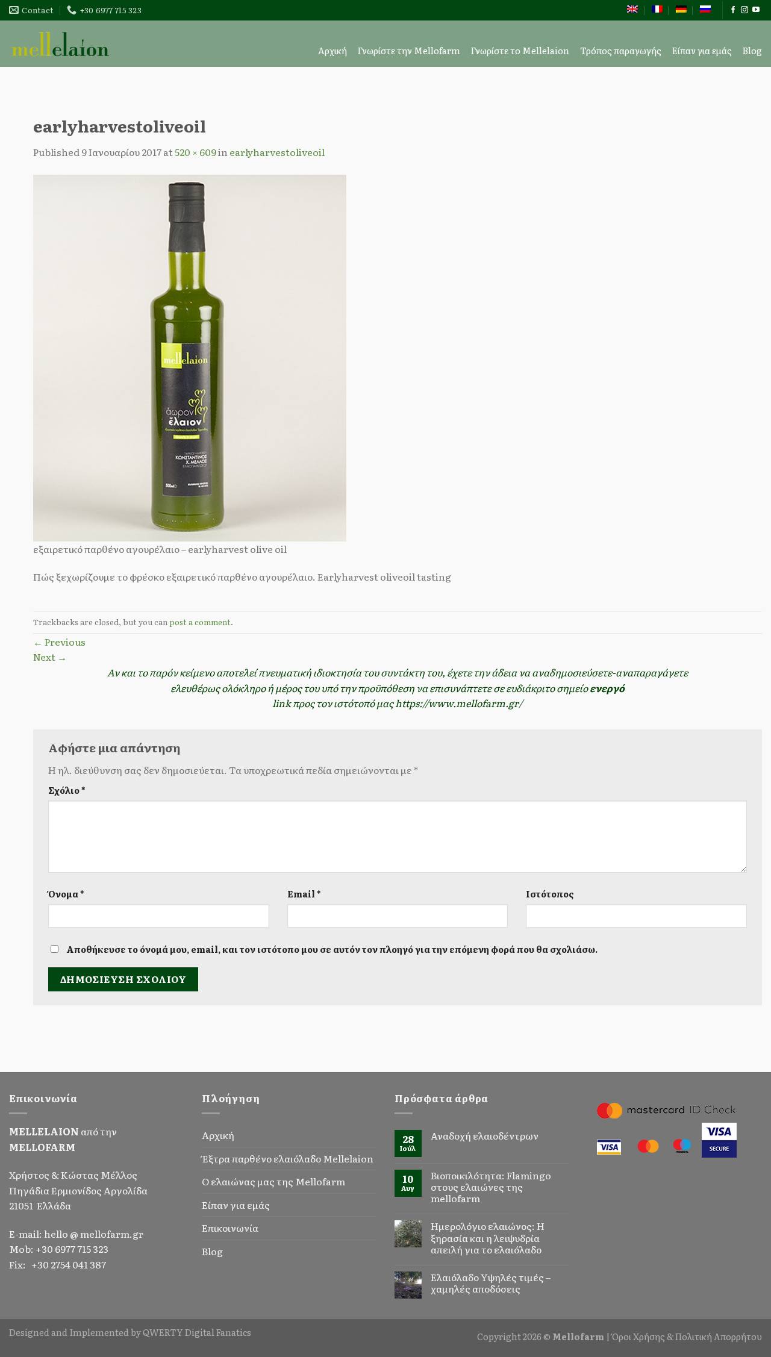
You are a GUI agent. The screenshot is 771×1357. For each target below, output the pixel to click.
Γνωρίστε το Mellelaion (520, 50)
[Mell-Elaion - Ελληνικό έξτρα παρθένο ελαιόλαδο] (60, 44)
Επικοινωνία (230, 1227)
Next (50, 656)
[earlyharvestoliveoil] (189, 356)
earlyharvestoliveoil (277, 152)
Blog (752, 50)
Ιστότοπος (550, 893)
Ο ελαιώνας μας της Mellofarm (273, 1181)
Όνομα (66, 893)
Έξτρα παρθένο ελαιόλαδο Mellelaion (287, 1158)
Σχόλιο (66, 790)
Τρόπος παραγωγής (620, 50)
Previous (59, 641)
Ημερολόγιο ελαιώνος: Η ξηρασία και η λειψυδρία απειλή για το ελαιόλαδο (488, 1237)
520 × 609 (195, 152)
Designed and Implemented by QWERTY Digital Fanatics (130, 1332)
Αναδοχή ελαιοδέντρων (484, 1135)
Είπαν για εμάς (702, 50)
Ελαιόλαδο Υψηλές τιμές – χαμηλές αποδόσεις (491, 1282)
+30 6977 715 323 (72, 1248)
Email (303, 893)
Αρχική (332, 50)
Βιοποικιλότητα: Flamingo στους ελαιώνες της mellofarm (491, 1187)
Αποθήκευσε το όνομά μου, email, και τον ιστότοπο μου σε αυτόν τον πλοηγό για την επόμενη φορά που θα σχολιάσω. (332, 949)
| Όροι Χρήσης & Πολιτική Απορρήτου (684, 1336)
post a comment (200, 622)
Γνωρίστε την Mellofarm (409, 50)
